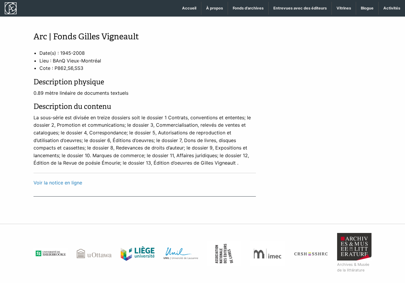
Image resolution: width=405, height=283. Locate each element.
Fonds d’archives (248, 8)
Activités (391, 8)
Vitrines (344, 8)
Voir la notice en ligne (58, 183)
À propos (214, 8)
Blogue (367, 8)
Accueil (189, 8)
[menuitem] (189, 8)
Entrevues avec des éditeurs (300, 8)
